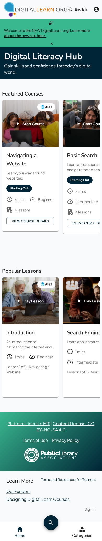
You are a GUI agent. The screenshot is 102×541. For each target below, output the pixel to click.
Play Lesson (33, 301)
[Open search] (51, 522)
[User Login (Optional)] (96, 9)
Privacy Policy (66, 440)
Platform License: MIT (29, 423)
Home (20, 535)
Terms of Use (35, 440)
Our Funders (18, 491)
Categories (82, 535)
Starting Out (19, 188)
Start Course (33, 123)
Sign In (90, 509)
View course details (30, 221)
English (81, 9)
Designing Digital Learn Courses (38, 499)
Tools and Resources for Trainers (68, 479)
